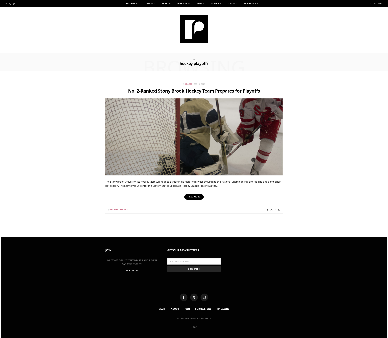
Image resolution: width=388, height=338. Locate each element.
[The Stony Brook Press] (194, 29)
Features (130, 3)
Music (165, 3)
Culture (149, 3)
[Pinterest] (275, 210)
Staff (162, 308)
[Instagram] (204, 297)
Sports (188, 84)
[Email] (279, 210)
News (199, 3)
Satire (232, 3)
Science (215, 3)
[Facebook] (183, 297)
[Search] (372, 4)
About (175, 308)
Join (187, 308)
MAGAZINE (223, 308)
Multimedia (250, 3)
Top (195, 327)
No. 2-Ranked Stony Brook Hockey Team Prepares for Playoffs (194, 91)
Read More (132, 270)
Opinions (182, 3)
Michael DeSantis (119, 209)
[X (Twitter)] (194, 297)
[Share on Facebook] (267, 210)
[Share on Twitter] (271, 210)
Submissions (203, 308)
